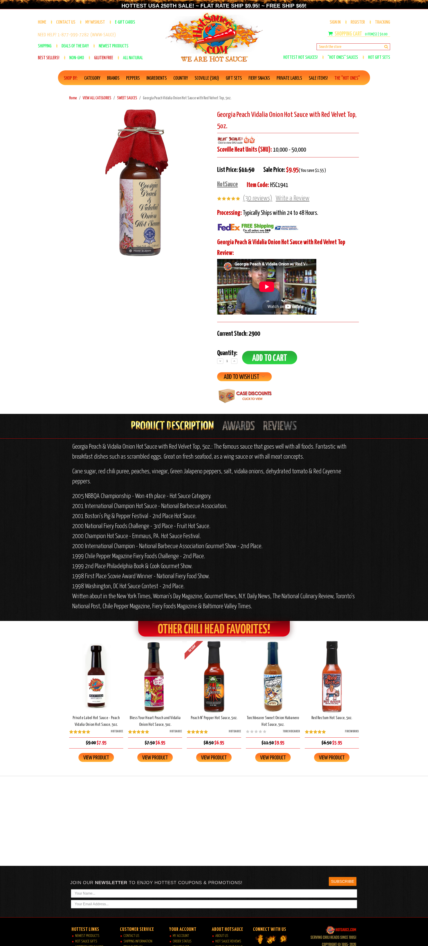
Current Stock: (238, 333)
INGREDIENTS (156, 78)
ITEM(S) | (376, 34)
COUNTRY (180, 78)
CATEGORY (92, 78)
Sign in (335, 22)
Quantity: (227, 353)
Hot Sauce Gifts (86, 941)
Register (358, 22)
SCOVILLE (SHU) (207, 78)
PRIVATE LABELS (289, 78)
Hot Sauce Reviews (228, 941)
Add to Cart (96, 680)
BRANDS (113, 78)
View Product (96, 758)
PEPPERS (133, 78)
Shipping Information (137, 941)
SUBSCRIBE (342, 881)
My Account (181, 936)
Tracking (382, 22)
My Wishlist (95, 22)
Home (42, 22)
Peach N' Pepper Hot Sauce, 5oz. (214, 718)
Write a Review (292, 198)
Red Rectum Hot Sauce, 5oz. (331, 718)
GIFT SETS (234, 78)
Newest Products (87, 936)
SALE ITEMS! (318, 78)
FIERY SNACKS (259, 78)
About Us (221, 936)
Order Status (182, 941)
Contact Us (65, 22)
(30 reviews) (257, 198)
